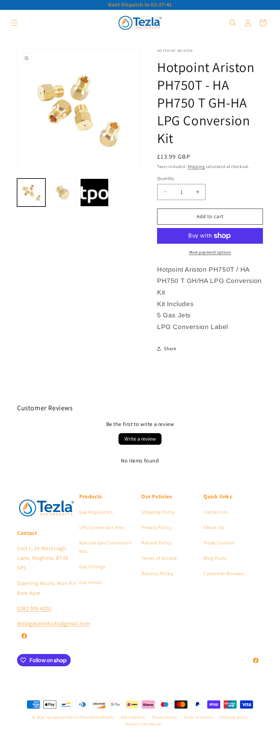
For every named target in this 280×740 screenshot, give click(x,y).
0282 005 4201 (34, 608)
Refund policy (133, 717)
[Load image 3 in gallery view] (94, 193)
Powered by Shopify (96, 717)
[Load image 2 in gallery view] (63, 193)
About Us (214, 527)
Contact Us (216, 512)
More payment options (210, 252)
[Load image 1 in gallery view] (31, 193)
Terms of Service (159, 558)
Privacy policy (164, 717)
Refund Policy (156, 543)
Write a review (140, 438)
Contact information (143, 724)
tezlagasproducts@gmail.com (53, 623)
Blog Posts (215, 558)
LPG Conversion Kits (101, 527)
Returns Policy (157, 573)
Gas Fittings (92, 567)
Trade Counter (219, 543)
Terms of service (198, 717)
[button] (14, 22)
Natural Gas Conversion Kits (105, 547)
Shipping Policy (158, 512)
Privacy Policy (156, 527)
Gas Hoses (90, 582)
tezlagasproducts (62, 717)
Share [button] (170, 348)
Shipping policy (233, 717)
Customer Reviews (224, 573)
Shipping (196, 166)
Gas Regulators (96, 512)
